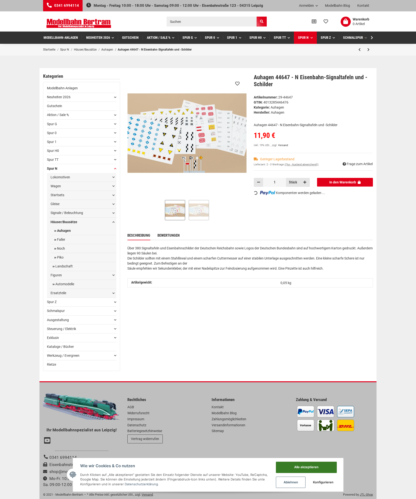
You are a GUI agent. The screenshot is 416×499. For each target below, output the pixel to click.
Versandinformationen (228, 425)
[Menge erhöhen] (305, 182)
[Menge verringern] (258, 182)
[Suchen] (262, 21)
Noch (60, 248)
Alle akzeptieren (306, 467)
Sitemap (218, 431)
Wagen (56, 186)
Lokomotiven (60, 177)
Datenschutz (136, 425)
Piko (60, 257)
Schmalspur (56, 311)
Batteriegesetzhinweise (144, 431)
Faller (60, 239)
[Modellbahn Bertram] (78, 23)
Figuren (56, 275)
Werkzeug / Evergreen (63, 355)
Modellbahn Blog (337, 5)
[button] (308, 5)
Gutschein (54, 106)
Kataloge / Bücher (60, 347)
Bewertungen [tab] (168, 235)
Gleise (55, 204)
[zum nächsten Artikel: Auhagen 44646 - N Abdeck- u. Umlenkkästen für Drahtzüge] (368, 49)
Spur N (52, 168)
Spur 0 (52, 133)
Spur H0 (53, 151)
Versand (283, 145)
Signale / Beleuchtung (67, 213)
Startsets (57, 195)
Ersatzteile (58, 293)
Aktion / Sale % (58, 115)
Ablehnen (291, 482)
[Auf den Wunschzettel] (237, 83)
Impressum (135, 419)
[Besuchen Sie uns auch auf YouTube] (48, 441)
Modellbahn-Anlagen (62, 88)
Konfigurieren (323, 482)
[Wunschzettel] (326, 21)
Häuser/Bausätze (64, 222)
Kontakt (363, 5)
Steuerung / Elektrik (61, 329)
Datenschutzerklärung (141, 484)
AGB (130, 407)
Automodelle (64, 284)
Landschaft (64, 266)
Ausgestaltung (58, 320)
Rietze (51, 364)
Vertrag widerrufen (145, 439)
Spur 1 (52, 142)
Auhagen (277, 107)
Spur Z (52, 302)
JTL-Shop (366, 494)
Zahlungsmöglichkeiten (229, 419)
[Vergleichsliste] (314, 21)
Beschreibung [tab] (138, 235)
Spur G (52, 124)
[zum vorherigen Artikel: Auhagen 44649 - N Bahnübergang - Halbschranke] (359, 49)
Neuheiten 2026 (59, 97)
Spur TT (52, 160)
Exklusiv (53, 338)
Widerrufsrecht (138, 413)
